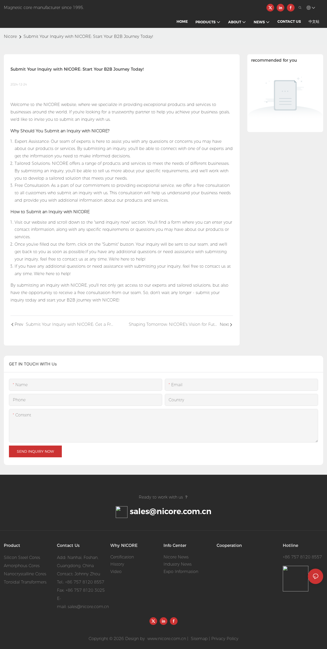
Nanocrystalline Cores (25, 573)
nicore (10, 36)
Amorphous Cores (22, 565)
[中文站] (85, 7)
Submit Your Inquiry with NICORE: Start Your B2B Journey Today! (88, 36)
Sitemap (199, 638)
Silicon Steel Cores (22, 557)
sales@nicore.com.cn (171, 511)
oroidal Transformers (26, 582)
